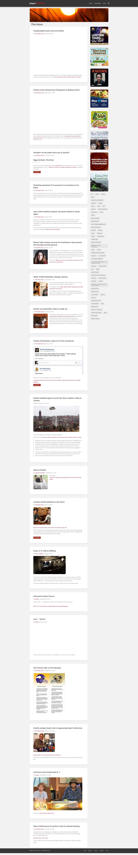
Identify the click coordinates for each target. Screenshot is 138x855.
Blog (85, 850)
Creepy (93, 236)
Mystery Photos (95, 272)
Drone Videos (100, 236)
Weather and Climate (96, 312)
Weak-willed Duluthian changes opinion (50, 277)
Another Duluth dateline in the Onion (49, 502)
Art (92, 194)
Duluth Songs (94, 239)
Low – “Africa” (39, 619)
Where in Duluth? (95, 318)
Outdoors (93, 203)
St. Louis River (94, 294)
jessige (37, 599)
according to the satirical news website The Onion (67, 77)
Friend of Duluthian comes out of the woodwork (53, 341)
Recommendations (102, 209)
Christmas (99, 233)
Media (97, 269)
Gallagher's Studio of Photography (96, 246)
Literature (93, 266)
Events (97, 194)
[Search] (108, 3)
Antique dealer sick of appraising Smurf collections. (47, 755)
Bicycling (93, 230)
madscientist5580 (39, 473)
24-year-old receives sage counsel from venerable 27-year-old (50, 527)
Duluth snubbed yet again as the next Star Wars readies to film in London (62, 437)
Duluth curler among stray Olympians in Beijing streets (56, 90)
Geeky (92, 249)
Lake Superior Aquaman (96, 258)
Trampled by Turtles (96, 300)
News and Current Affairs (97, 200)
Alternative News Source (43, 596)
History (103, 194)
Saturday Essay (94, 288)
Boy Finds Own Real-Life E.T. (47, 813)
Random (93, 209)
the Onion (58, 165)
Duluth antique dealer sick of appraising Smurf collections (57, 728)
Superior (103, 294)
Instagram (93, 255)
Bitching (100, 230)
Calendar (90, 850)
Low (92, 269)
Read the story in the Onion (40, 838)
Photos (100, 203)
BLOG (90, 3)
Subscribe (102, 850)
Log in (107, 850)
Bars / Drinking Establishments (98, 224)
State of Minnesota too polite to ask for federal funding (56, 826)
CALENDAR (98, 3)
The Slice (93, 297)
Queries (100, 281)
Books (92, 233)
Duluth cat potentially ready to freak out (50, 309)
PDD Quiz (93, 278)
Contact (95, 850)
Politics (93, 206)
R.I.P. (104, 206)
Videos (92, 215)
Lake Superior (102, 255)
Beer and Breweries (96, 227)
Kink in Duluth (39, 470)
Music (92, 197)
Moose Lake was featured (53, 229)
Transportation (94, 303)
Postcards (93, 281)
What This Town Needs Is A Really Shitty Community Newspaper (50, 606)
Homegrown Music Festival (97, 252)
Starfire (37, 622)
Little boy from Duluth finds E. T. (46, 772)
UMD (102, 303)
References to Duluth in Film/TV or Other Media (98, 285)
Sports (101, 212)
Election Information (96, 242)
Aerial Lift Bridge (95, 218)
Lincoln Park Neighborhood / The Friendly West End (99, 262)
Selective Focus (95, 291)
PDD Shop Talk (102, 278)
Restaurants (94, 212)
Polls (99, 206)
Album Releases (95, 221)
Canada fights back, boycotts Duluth (48, 31)
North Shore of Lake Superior (98, 275)
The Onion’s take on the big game (47, 668)
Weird (105, 312)
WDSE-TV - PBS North (96, 309)
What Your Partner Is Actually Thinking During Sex (62, 167)
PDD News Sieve (39, 33)
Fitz (36, 403)
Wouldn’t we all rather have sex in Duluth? (51, 152)
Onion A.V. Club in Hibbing (44, 551)
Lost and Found (102, 266)
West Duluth (94, 315)
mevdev (37, 775)
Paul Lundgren (39, 553)
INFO (104, 3)
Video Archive (94, 306)
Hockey (99, 249)
